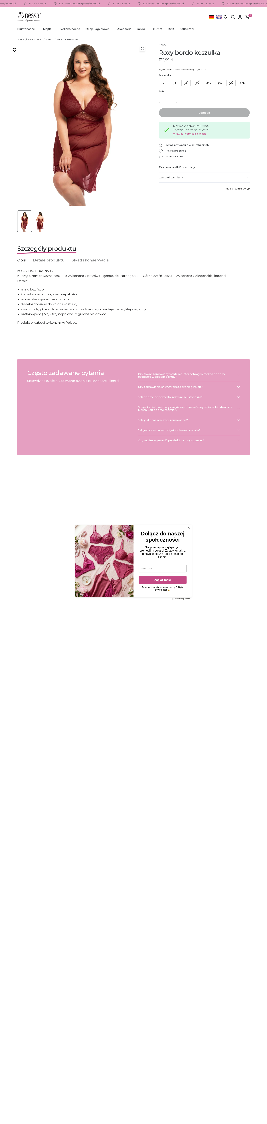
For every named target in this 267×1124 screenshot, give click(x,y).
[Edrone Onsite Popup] (133, 562)
